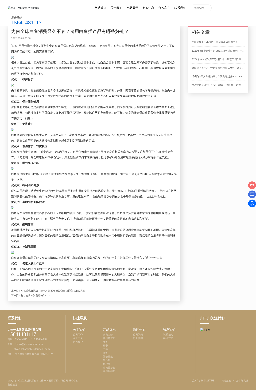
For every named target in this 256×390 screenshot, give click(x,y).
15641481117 (26, 22)
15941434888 (39, 339)
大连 (245, 380)
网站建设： (227, 380)
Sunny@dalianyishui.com (29, 344)
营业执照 (12, 384)
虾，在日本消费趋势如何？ (35, 295)
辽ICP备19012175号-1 (204, 380)
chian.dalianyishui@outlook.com (32, 349)
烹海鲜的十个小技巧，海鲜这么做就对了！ (215, 42)
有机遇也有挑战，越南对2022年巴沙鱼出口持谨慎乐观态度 (53, 290)
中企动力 (238, 380)
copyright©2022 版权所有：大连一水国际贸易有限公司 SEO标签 (43, 380)
